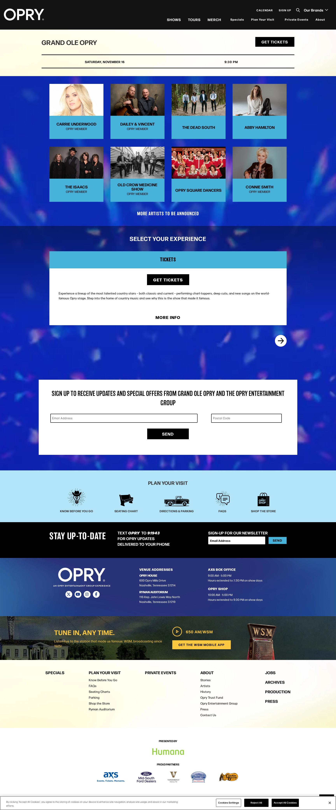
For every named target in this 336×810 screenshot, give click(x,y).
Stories (205, 680)
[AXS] (111, 777)
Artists (205, 686)
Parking (94, 697)
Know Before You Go (103, 680)
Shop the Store (99, 703)
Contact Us (208, 715)
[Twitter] (68, 594)
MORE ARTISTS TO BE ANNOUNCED (168, 214)
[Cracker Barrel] (228, 777)
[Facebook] (96, 594)
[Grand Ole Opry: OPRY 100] (281, 341)
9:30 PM (231, 62)
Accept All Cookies (285, 802)
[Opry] (24, 15)
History (205, 692)
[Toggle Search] (298, 10)
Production (277, 691)
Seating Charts (99, 692)
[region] (168, 803)
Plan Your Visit (262, 19)
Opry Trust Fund (211, 697)
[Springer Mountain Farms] (198, 777)
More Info (168, 317)
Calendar (264, 10)
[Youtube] (77, 594)
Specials (237, 19)
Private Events (297, 19)
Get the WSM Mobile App (201, 644)
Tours (194, 19)
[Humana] (168, 751)
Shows (174, 19)
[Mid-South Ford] (146, 777)
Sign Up (285, 10)
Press (204, 709)
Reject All (256, 802)
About (320, 19)
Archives (275, 682)
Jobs (270, 672)
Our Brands (314, 9)
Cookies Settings (228, 802)
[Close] (330, 803)
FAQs (93, 686)
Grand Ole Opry (69, 42)
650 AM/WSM (199, 631)
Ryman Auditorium (102, 709)
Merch (214, 19)
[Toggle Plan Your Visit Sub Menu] (277, 19)
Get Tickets (275, 42)
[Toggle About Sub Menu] (328, 19)
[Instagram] (87, 594)
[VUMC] (173, 777)
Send (168, 434)
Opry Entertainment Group (219, 703)
